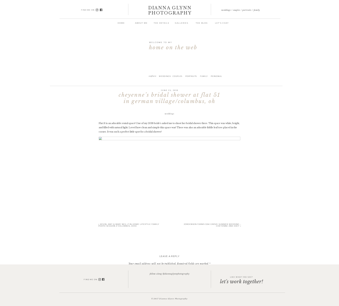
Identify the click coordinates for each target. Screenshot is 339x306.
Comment (169, 270)
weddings (169, 114)
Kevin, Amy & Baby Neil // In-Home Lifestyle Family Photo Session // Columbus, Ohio (128, 225)
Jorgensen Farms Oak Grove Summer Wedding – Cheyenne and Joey (212, 225)
